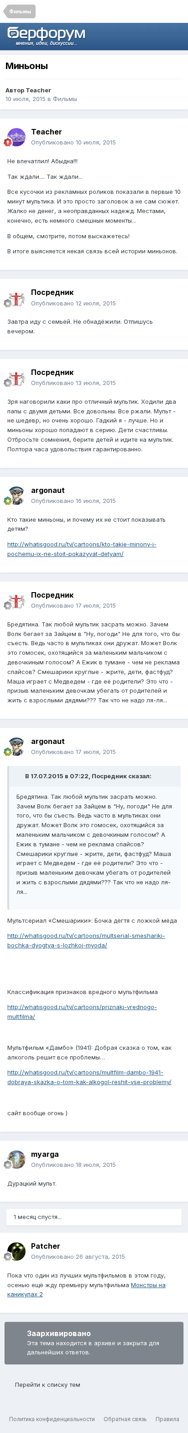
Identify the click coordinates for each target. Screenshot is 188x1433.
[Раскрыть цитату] (20, 776)
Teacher (38, 90)
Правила (167, 1419)
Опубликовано (73, 142)
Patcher (45, 1246)
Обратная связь (125, 1419)
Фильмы (65, 98)
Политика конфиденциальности (52, 1419)
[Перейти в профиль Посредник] (16, 298)
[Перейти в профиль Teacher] (16, 137)
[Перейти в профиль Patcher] (16, 1251)
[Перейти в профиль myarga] (16, 1159)
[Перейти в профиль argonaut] (16, 496)
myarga (45, 1154)
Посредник (52, 292)
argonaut (48, 490)
